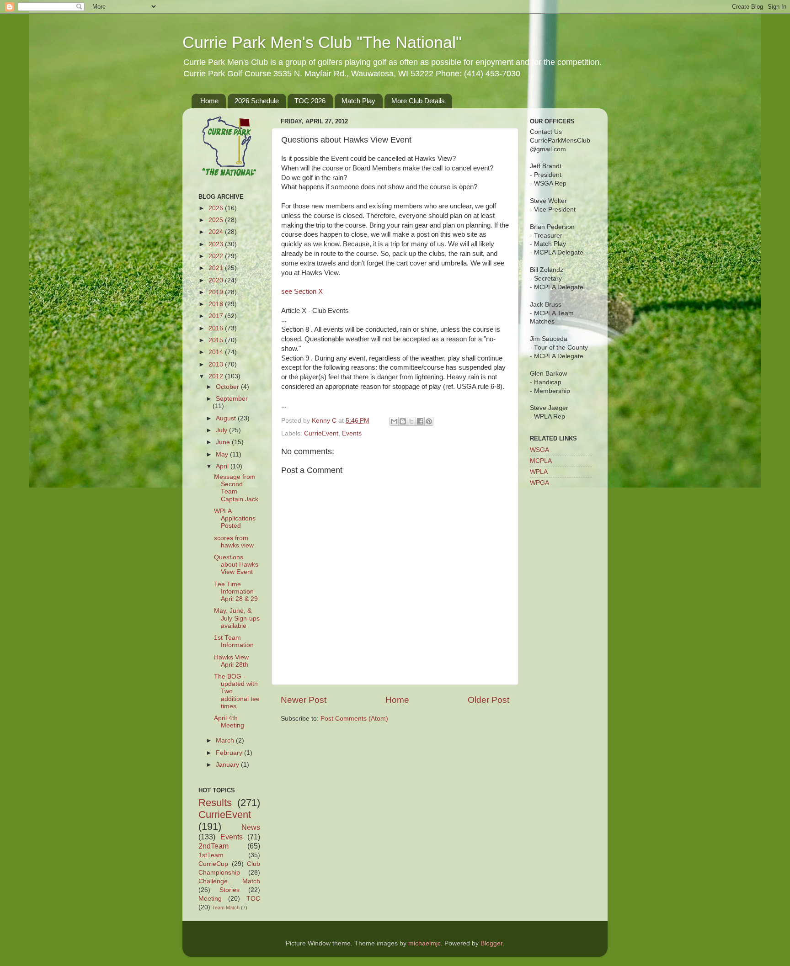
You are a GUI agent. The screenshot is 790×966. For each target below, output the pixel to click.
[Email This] (394, 421)
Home (209, 101)
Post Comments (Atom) (354, 718)
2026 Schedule (257, 101)
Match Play (358, 101)
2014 (216, 352)
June (224, 442)
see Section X (302, 291)
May (223, 454)
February (230, 752)
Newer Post (303, 700)
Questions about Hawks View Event (236, 564)
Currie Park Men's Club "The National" (322, 42)
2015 (216, 340)
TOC (253, 898)
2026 (216, 208)
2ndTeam (213, 846)
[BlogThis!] (402, 421)
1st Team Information (234, 641)
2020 (216, 280)
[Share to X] (411, 421)
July (222, 430)
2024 (216, 231)
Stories (229, 889)
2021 (216, 268)
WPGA (539, 482)
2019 (216, 292)
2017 (216, 316)
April (223, 466)
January (228, 764)
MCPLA (541, 460)
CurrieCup (213, 863)
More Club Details (418, 101)
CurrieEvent (321, 433)
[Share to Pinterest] (428, 421)
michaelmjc (424, 943)
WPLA (539, 471)
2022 (216, 256)
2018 (216, 304)
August (227, 418)
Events (352, 433)
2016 (216, 328)
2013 (216, 364)
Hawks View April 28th (231, 661)
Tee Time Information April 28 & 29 (236, 591)
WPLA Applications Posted (235, 518)
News (250, 827)
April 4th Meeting (229, 722)
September (232, 398)
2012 (216, 376)
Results (215, 802)
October (228, 386)
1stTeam (211, 855)
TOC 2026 (310, 101)
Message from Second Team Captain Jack (236, 488)
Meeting (210, 898)
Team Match (226, 907)
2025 (216, 220)
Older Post (488, 700)
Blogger (491, 943)
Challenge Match (229, 881)
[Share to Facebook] (420, 421)
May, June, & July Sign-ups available (237, 618)
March (226, 740)
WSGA (539, 449)
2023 (216, 244)
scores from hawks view (234, 542)
